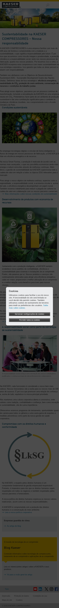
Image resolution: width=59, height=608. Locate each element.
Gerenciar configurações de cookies (29, 314)
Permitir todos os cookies (29, 320)
